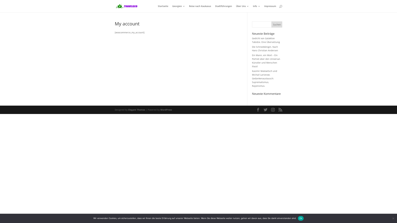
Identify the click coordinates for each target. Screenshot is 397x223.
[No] (393, 218)
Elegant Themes (136, 109)
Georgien (177, 6)
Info (255, 6)
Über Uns (241, 6)
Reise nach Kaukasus (200, 6)
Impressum (270, 6)
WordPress (166, 109)
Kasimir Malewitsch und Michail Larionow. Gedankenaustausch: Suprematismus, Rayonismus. (264, 78)
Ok (300, 218)
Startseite (163, 6)
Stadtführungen (223, 6)
